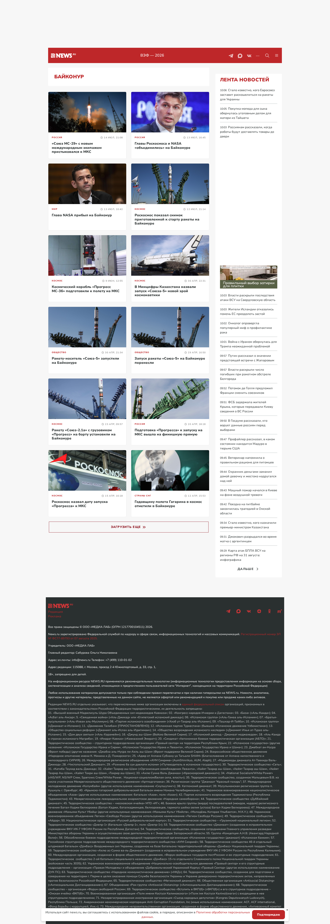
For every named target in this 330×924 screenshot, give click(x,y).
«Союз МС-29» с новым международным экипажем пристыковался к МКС (77, 147)
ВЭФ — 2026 (152, 55)
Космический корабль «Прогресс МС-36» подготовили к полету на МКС (86, 288)
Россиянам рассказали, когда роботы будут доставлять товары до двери (247, 132)
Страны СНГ (143, 495)
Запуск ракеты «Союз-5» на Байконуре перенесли (170, 360)
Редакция (55, 612)
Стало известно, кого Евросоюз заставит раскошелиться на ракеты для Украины (247, 94)
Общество (59, 352)
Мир (54, 209)
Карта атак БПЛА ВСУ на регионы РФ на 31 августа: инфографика (242, 555)
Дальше (246, 569)
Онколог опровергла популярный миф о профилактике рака (246, 328)
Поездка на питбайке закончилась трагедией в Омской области (245, 508)
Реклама (54, 616)
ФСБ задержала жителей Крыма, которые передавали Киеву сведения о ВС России (246, 406)
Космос (140, 209)
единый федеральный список (203, 704)
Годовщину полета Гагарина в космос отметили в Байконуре (168, 503)
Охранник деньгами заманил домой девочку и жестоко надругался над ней (248, 476)
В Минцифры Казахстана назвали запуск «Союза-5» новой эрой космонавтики (165, 290)
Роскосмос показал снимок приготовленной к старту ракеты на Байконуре (167, 219)
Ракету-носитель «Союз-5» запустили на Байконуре (85, 360)
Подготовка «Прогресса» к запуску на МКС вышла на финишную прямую (168, 432)
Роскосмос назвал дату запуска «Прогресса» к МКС (80, 503)
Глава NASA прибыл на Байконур (82, 215)
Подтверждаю (268, 915)
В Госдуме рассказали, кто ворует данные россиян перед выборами (243, 425)
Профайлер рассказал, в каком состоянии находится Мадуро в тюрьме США (247, 444)
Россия (57, 137)
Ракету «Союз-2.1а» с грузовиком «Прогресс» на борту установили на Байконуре (84, 434)
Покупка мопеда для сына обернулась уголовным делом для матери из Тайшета (245, 113)
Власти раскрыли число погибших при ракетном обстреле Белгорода (245, 374)
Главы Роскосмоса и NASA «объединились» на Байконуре (162, 145)
